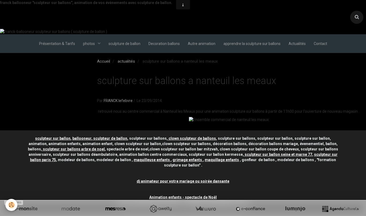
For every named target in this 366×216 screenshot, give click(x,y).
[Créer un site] (26, 209)
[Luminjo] (295, 209)
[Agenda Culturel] (340, 209)
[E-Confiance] (250, 209)
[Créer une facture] (205, 209)
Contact (320, 43)
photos (89, 43)
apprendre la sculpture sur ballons (252, 43)
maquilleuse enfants (152, 160)
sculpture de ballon (124, 43)
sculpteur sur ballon (52, 138)
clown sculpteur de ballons (192, 138)
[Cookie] (11, 205)
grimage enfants (188, 160)
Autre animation (201, 43)
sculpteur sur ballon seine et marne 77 (278, 154)
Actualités (297, 43)
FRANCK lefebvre (118, 100)
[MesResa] (115, 209)
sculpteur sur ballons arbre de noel (73, 149)
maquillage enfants (222, 160)
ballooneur (81, 138)
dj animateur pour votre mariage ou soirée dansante (183, 181)
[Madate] (71, 209)
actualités (126, 61)
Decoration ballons (164, 43)
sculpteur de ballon (109, 138)
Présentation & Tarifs (57, 43)
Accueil (103, 61)
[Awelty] (160, 209)
